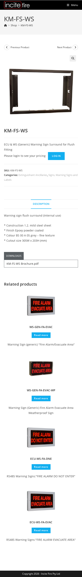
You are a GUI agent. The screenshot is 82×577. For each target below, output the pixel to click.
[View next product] (75, 47)
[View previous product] (7, 47)
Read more (41, 335)
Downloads (13, 256)
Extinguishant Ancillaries (33, 175)
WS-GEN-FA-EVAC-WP (41, 390)
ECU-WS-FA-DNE (41, 459)
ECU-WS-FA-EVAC (41, 522)
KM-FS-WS (27, 25)
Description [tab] (41, 204)
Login (56, 156)
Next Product (64, 47)
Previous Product (20, 47)
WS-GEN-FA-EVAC (41, 327)
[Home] (5, 25)
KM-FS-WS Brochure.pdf (23, 264)
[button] (73, 58)
